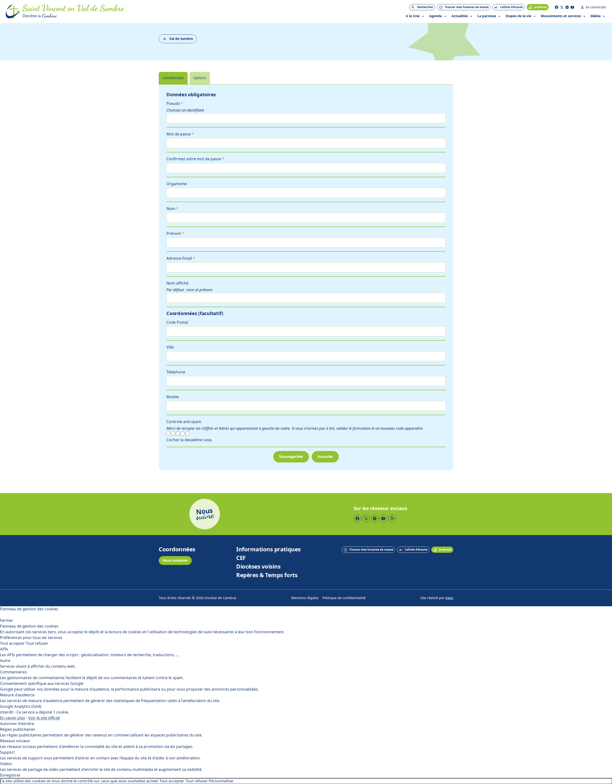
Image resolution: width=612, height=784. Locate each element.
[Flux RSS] (392, 518)
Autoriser (8, 723)
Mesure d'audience (17, 695)
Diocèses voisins (258, 566)
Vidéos (6, 764)
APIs (4, 649)
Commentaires (13, 672)
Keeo (449, 598)
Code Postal (177, 322)
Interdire (26, 723)
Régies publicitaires (17, 729)
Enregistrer (10, 775)
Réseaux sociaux (15, 741)
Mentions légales (305, 598)
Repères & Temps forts (266, 575)
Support (7, 752)
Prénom (175, 233)
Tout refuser (37, 643)
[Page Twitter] (562, 7)
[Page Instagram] (567, 7)
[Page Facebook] (556, 7)
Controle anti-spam (183, 421)
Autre (5, 660)
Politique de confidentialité (344, 598)
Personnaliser (221, 781)
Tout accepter (12, 643)
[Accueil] (13, 11)
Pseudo (174, 103)
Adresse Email (180, 258)
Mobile (172, 397)
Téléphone (175, 372)
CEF (241, 558)
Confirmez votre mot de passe (195, 159)
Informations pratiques (268, 549)
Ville (170, 347)
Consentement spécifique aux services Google (41, 683)
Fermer (6, 620)
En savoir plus (12, 718)
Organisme (176, 184)
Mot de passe (180, 134)
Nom (172, 208)
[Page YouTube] (572, 7)
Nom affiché (177, 283)
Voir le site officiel (44, 718)
